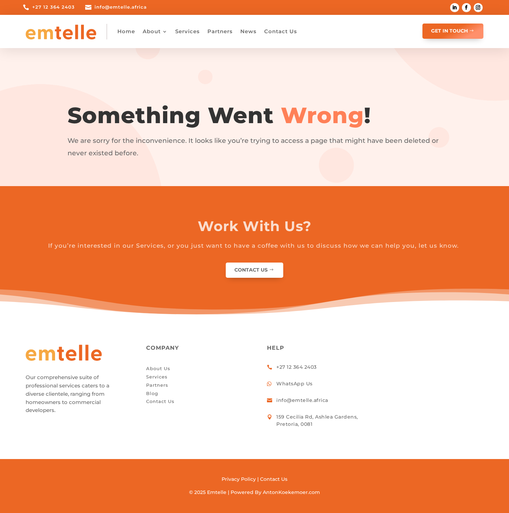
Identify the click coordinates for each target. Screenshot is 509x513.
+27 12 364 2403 (53, 7)
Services (187, 31)
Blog (152, 393)
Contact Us (280, 31)
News (248, 31)
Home (126, 31)
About (152, 31)
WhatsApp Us (294, 384)
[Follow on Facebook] (466, 7)
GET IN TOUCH (449, 31)
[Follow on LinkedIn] (454, 7)
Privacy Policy (239, 479)
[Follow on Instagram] (478, 7)
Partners (220, 31)
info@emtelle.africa (121, 7)
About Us (158, 368)
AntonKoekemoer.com (291, 492)
